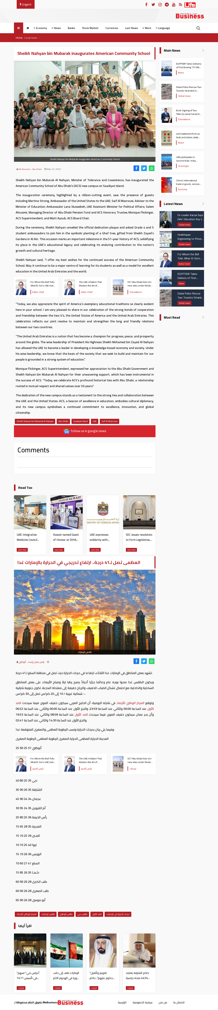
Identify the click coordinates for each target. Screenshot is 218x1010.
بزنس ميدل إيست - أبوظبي (31, 662)
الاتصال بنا (179, 1002)
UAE (95, 421)
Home (19, 38)
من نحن (163, 1002)
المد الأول (81, 714)
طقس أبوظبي (66, 914)
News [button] (57, 27)
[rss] (180, 4)
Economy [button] (41, 27)
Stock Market (90, 27)
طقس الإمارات (48, 914)
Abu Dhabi (63, 421)
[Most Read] (203, 317)
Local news (30, 38)
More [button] (148, 27)
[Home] (28, 28)
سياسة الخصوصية (142, 1002)
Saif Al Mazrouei (110, 421)
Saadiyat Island (80, 421)
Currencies (111, 27)
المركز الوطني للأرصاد (130, 703)
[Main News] (203, 50)
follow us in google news (88, 431)
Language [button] (164, 27)
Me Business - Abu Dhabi (30, 169)
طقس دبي (82, 914)
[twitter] (144, 168)
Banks (71, 27)
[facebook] (136, 168)
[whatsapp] (152, 168)
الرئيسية (122, 1002)
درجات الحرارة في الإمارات (118, 914)
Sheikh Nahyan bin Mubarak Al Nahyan (35, 421)
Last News (131, 27)
